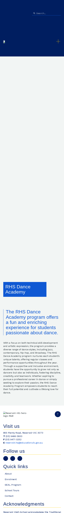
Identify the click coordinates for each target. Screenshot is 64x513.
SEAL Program (13, 484)
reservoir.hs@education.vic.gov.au (24, 442)
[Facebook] (19, 13)
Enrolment (11, 479)
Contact (9, 495)
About (8, 473)
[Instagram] (13, 13)
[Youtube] (6, 13)
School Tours (12, 490)
